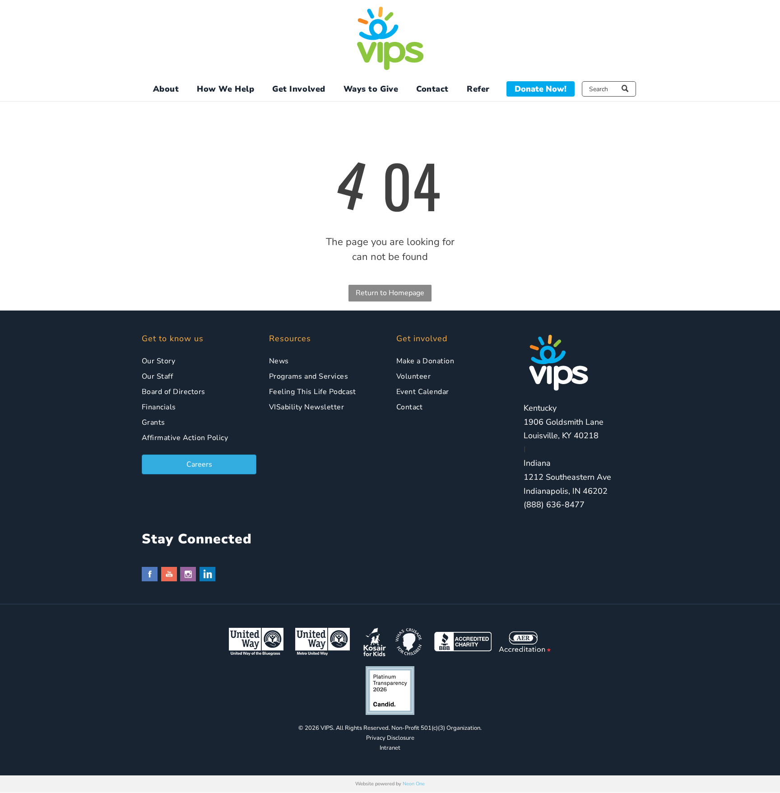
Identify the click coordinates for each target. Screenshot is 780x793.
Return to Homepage (390, 293)
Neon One (414, 783)
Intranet (390, 748)
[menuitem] (166, 89)
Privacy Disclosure (390, 738)
